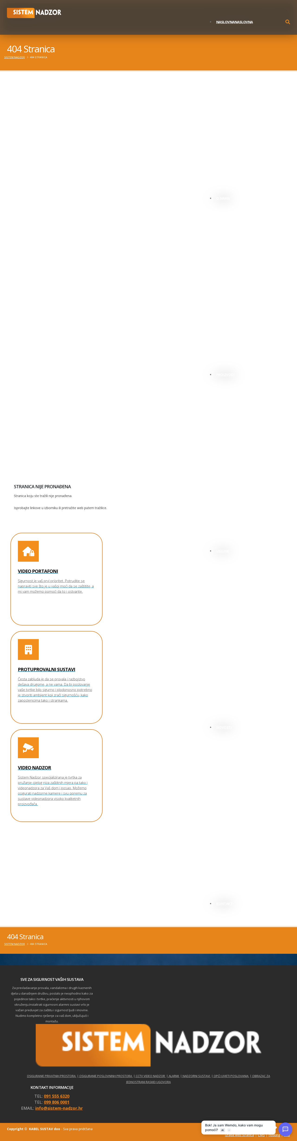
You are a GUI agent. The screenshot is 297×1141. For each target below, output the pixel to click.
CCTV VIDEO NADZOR (150, 1076)
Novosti (224, 727)
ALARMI (174, 1076)
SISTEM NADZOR (14, 57)
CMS (261, 1135)
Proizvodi (225, 374)
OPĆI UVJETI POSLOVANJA (231, 1076)
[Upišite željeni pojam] (287, 23)
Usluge (222, 550)
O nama (223, 198)
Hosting (274, 1135)
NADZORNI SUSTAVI (196, 1076)
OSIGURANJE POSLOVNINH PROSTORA (105, 1076)
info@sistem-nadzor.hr (59, 1108)
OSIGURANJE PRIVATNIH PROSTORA (51, 1076)
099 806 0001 (56, 1102)
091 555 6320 (56, 1096)
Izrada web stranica (239, 1135)
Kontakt (224, 903)
